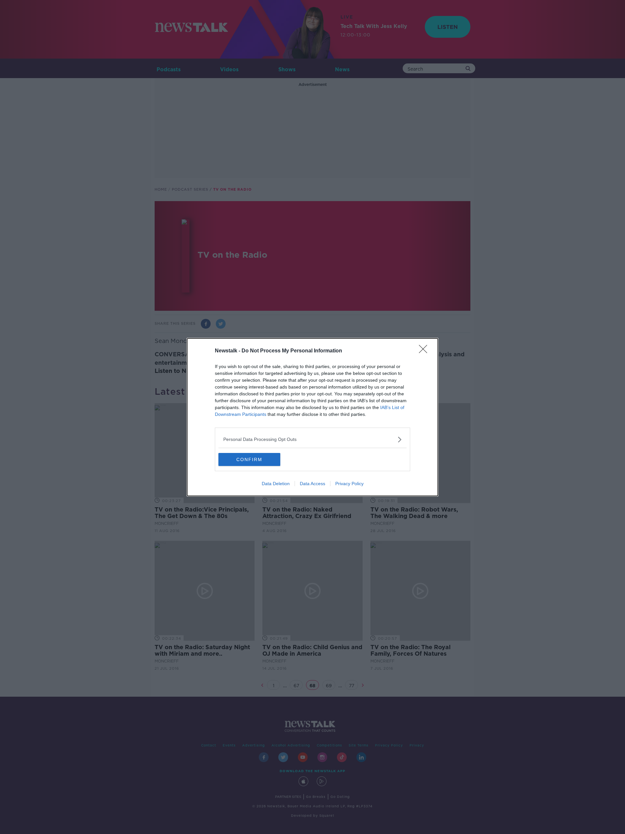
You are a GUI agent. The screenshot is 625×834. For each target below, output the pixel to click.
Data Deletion (276, 483)
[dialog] (312, 417)
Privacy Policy (349, 483)
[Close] (425, 351)
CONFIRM (249, 459)
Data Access (312, 483)
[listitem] (312, 439)
